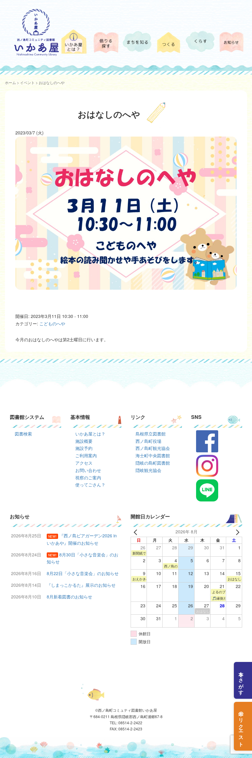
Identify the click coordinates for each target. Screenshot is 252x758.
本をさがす (241, 680)
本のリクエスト (241, 726)
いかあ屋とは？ (90, 434)
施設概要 (84, 441)
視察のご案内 (88, 477)
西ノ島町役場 (148, 441)
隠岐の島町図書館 (153, 463)
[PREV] (136, 532)
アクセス (84, 463)
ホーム (10, 82)
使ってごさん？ (90, 484)
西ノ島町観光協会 (153, 448)
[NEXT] (236, 532)
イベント (27, 82)
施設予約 (84, 448)
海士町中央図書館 (153, 455)
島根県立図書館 (151, 434)
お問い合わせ (88, 470)
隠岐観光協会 (148, 470)
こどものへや (52, 323)
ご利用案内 (86, 455)
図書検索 (23, 434)
